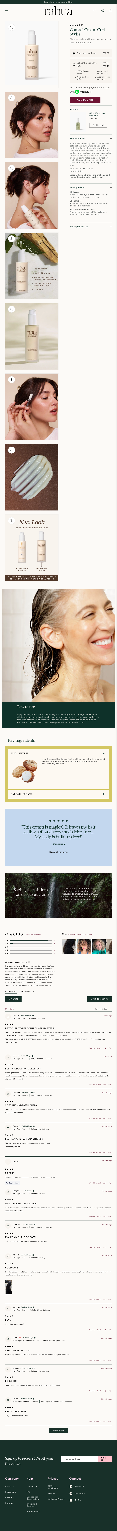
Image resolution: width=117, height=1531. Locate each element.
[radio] (91, 53)
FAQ (29, 1492)
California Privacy (56, 1499)
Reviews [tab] (11, 992)
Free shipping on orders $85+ (58, 2)
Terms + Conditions (53, 1487)
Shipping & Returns (32, 1505)
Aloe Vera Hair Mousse (97, 114)
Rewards (9, 1498)
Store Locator (33, 1511)
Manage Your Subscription (33, 1498)
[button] (6, 10)
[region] (87, 946)
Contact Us (32, 1487)
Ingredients (10, 1492)
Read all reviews (58, 852)
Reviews (9, 1503)
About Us (9, 1487)
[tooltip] (29, 962)
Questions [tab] (27, 992)
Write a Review (102, 1000)
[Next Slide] (109, 946)
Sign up (103, 1459)
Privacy (51, 1494)
